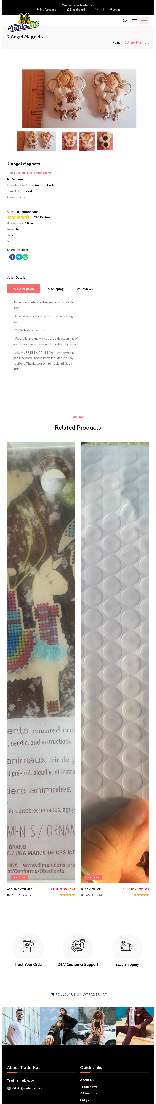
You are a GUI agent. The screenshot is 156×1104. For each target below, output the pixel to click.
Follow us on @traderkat (81, 994)
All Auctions (89, 1093)
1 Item (29, 223)
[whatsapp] (25, 257)
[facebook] (12, 257)
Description (25, 289)
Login (116, 9)
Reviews (87, 289)
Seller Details (16, 277)
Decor (19, 229)
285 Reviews (43, 217)
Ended (27, 191)
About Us (87, 1080)
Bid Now (19, 877)
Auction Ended (46, 185)
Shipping (57, 289)
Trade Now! (88, 1086)
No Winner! (16, 179)
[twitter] (19, 257)
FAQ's (84, 1100)
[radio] (9, 217)
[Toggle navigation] (144, 20)
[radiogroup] (19, 217)
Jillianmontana (28, 212)
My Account (47, 9)
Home (116, 42)
